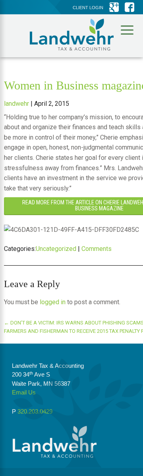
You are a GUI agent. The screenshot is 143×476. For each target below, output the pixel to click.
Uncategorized (56, 249)
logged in (53, 302)
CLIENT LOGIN (88, 7)
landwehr (16, 103)
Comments (96, 249)
